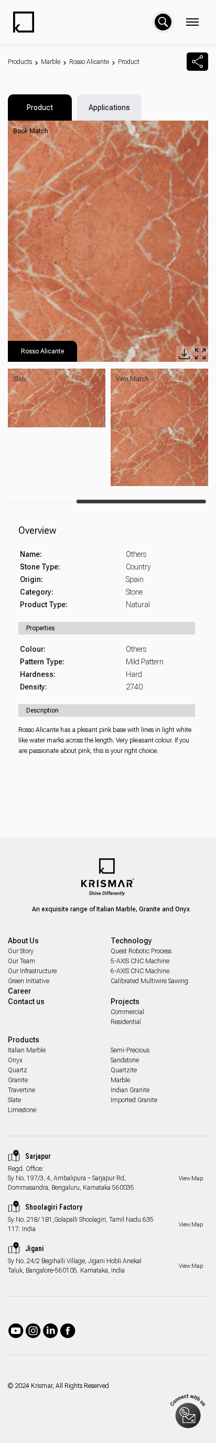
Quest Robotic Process (141, 951)
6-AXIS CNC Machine (140, 971)
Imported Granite (134, 1100)
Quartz (17, 1070)
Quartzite (124, 1070)
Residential (126, 1022)
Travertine (21, 1090)
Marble (50, 62)
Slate (14, 1100)
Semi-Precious (130, 1050)
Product (128, 62)
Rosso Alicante (89, 62)
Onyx (15, 1060)
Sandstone (125, 1060)
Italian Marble (27, 1050)
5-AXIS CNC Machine (140, 961)
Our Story (21, 951)
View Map (191, 1178)
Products (20, 62)
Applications (109, 107)
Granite (18, 1080)
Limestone (22, 1110)
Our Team (21, 961)
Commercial (127, 1012)
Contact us (26, 1001)
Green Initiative (28, 981)
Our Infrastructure (32, 971)
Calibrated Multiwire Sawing (149, 981)
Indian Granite (130, 1090)
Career (19, 991)
